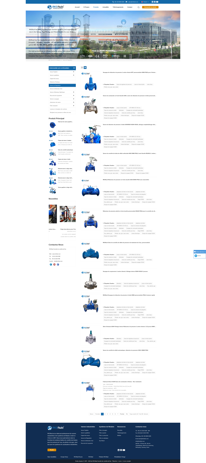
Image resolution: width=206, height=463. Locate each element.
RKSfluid (90, 457)
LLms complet (127, 461)
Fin (127, 414)
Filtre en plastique (103, 438)
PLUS (52, 450)
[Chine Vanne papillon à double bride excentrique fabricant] (53, 134)
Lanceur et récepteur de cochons (58, 109)
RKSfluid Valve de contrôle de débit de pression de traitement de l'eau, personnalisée (126, 242)
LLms (120, 461)
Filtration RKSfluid (103, 457)
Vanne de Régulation (55, 85)
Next (75, 218)
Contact (129, 7)
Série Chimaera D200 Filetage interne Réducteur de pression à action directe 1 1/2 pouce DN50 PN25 (130, 326)
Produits (96, 7)
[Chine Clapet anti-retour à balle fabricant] (53, 162)
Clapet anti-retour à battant (64, 140)
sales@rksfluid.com (133, 1)
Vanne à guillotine (54, 75)
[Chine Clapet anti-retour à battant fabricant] (53, 143)
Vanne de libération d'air (56, 88)
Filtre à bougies (103, 430)
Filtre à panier (102, 432)
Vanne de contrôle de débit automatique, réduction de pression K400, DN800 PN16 (125, 350)
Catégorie (58, 60)
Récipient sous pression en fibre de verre (60, 112)
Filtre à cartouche (103, 435)
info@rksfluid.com (140, 441)
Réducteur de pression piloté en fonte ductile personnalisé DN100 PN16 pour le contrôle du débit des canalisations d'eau (130, 211)
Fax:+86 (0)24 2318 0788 (142, 433)
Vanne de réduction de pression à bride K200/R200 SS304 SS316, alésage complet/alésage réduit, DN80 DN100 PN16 (130, 124)
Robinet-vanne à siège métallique (65, 168)
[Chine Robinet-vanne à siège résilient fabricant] (53, 181)
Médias (119, 435)
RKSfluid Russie (78, 457)
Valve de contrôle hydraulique (65, 149)
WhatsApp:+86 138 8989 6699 (143, 436)
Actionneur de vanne (55, 102)
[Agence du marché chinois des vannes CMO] (103, 34)
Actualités (106, 7)
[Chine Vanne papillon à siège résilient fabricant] (53, 190)
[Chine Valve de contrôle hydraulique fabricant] (53, 152)
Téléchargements (118, 7)
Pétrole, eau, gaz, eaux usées (111, 87)
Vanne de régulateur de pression (124, 84)
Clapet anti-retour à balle (64, 159)
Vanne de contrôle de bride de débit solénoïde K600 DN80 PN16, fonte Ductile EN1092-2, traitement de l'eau (130, 153)
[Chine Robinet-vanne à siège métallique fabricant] (53, 171)
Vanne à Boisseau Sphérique (57, 92)
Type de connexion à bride (110, 110)
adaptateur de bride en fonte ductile (125, 191)
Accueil (77, 7)
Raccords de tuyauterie (56, 95)
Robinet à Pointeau (55, 82)
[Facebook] (155, 2)
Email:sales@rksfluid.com (142, 438)
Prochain (122, 414)
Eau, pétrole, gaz (108, 202)
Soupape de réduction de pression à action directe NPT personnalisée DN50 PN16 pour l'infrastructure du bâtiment (130, 72)
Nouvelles (119, 430)
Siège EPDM (141, 199)
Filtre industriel (53, 105)
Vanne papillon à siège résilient (65, 187)
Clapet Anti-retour (54, 78)
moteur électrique (125, 115)
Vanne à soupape (54, 99)
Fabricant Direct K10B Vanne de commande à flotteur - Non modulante (122, 381)
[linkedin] (152, 2)
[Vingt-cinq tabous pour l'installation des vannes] (62, 214)
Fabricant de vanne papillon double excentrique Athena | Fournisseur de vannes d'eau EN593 (65, 121)
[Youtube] (157, 2)
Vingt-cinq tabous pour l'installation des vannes (62, 229)
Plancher (114, 461)
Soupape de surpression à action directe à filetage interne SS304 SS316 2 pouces (125, 271)
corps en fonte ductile (139, 84)
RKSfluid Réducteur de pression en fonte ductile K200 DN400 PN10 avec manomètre (126, 179)
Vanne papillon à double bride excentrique (65, 131)
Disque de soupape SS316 (138, 115)
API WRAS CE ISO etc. (135, 107)
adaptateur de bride (140, 191)
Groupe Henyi (64, 457)
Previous (49, 218)
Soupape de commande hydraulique (134, 110)
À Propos (86, 7)
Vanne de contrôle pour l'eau (128, 112)
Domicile (52, 60)
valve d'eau (149, 84)
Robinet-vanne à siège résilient (65, 178)
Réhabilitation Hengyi (119, 457)
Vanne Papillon (54, 71)
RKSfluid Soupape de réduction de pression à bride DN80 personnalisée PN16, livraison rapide (129, 295)
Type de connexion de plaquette (138, 194)
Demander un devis (150, 7)
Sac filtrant (102, 440)
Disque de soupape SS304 (110, 118)
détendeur (121, 110)
